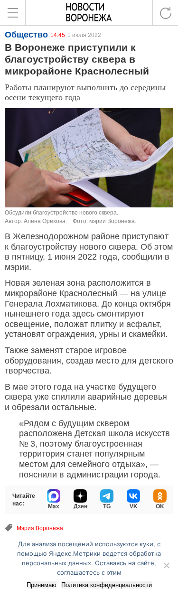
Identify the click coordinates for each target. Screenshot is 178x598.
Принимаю (41, 585)
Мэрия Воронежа (40, 528)
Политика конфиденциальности (106, 585)
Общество (26, 34)
